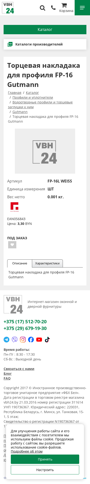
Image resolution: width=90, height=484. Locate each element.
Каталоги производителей (39, 44)
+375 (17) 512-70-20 (25, 321)
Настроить (45, 469)
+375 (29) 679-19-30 (25, 328)
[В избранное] (12, 244)
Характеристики (47, 263)
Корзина (66, 10)
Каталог (45, 29)
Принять (45, 459)
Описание (19, 263)
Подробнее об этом (26, 451)
